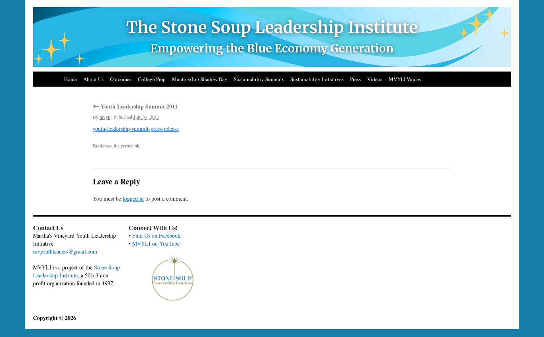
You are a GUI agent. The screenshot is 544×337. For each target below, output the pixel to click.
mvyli (105, 117)
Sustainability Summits (259, 79)
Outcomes (120, 79)
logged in (133, 198)
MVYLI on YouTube (156, 243)
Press (355, 79)
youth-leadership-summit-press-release (136, 128)
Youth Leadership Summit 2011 (135, 106)
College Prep (152, 79)
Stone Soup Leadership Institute (76, 271)
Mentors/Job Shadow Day (199, 79)
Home (70, 79)
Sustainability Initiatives (317, 79)
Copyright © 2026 (54, 318)
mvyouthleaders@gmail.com (65, 251)
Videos (374, 79)
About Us (93, 79)
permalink (130, 145)
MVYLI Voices (405, 79)
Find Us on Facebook (156, 235)
